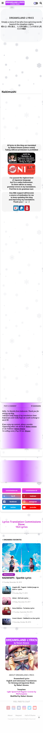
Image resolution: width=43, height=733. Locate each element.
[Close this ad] (39, 717)
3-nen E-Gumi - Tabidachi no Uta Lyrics (26, 618)
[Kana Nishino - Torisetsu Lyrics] (6, 611)
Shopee (27, 431)
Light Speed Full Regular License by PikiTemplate (21, 693)
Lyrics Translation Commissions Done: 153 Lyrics (21, 524)
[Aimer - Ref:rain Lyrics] (6, 601)
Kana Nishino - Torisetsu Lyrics (23, 608)
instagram (33, 502)
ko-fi (13, 496)
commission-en (11, 490)
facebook (13, 502)
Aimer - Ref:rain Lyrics (20, 598)
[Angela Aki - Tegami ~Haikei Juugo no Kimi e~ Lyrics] (6, 590)
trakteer (33, 496)
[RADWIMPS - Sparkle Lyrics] (21, 557)
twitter (13, 507)
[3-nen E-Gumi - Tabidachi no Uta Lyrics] (6, 621)
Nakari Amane (31, 426)
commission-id (31, 490)
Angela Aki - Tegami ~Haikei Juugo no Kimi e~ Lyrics (25, 588)
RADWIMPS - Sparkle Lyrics (16, 577)
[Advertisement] (21, 64)
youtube (33, 507)
